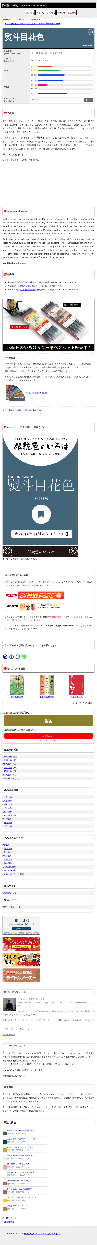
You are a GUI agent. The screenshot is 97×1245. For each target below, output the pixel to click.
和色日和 (61, 12)
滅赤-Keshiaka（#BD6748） (16, 1182)
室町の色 (8, 811)
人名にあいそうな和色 (14, 874)
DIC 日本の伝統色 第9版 (36, 392)
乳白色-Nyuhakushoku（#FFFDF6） (19, 1173)
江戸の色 (27, 410)
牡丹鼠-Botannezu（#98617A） (18, 1190)
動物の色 (8, 859)
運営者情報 (9, 1221)
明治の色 (8, 822)
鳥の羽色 (8, 863)
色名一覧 (40, 12)
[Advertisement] (48, 184)
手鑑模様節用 (15, 410)
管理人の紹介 (9, 1034)
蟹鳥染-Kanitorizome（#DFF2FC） (19, 1156)
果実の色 (8, 856)
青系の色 (8, 760)
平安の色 (8, 804)
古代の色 (8, 797)
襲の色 (7, 845)
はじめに (30, 12)
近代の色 (8, 826)
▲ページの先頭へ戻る (83, 703)
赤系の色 (8, 756)
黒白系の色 (9, 778)
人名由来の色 (10, 866)
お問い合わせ (63, 1020)
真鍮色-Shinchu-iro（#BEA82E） (18, 1148)
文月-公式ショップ (12, 907)
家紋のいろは (10, 892)
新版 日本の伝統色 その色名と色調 (33, 282)
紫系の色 (8, 771)
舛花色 (24, 160)
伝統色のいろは (24, 5)
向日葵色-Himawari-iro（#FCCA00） (20, 1198)
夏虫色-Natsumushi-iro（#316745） (20, 1131)
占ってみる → (48, 735)
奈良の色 (8, 800)
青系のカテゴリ (23, 19)
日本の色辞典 (24, 286)
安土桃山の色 (10, 815)
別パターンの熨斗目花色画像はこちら (20, 559)
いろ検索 (51, 12)
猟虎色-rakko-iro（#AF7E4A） (17, 1207)
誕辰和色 (72, 12)
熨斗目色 (15, 160)
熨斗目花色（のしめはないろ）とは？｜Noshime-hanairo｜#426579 (32, 23)
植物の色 (8, 848)
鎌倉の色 (8, 808)
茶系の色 (8, 775)
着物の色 (37, 410)
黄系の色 (8, 764)
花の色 (7, 852)
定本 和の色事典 (27, 289)
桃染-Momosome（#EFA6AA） (17, 1165)
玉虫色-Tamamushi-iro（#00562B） (20, 1140)
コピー (89, 99)
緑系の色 (8, 767)
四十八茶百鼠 (10, 870)
